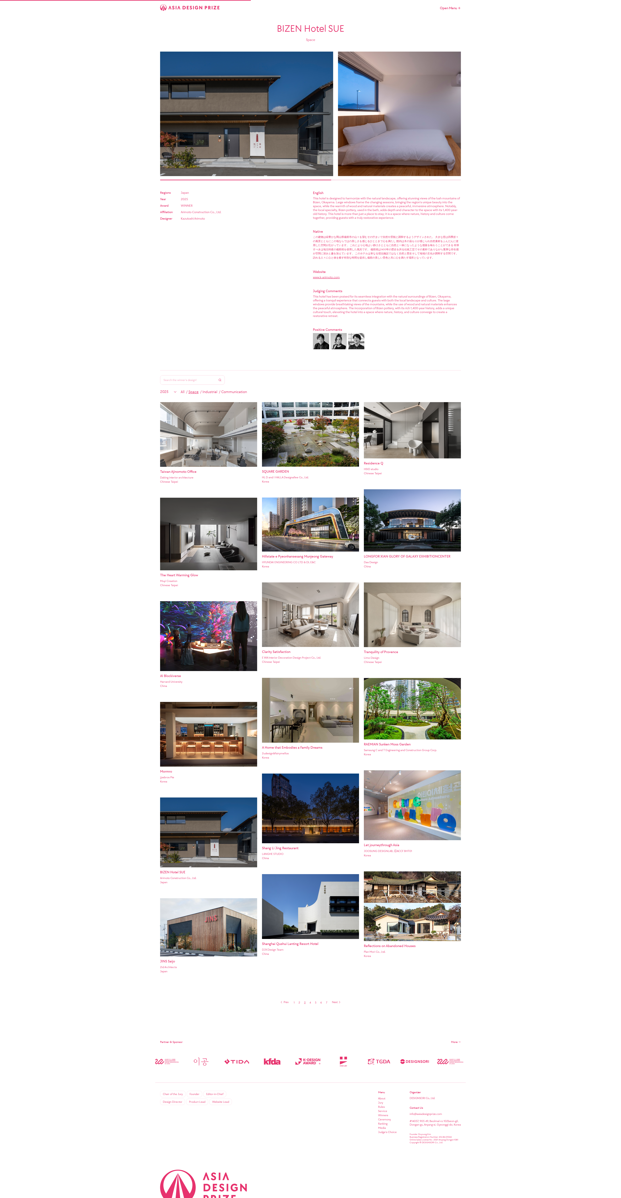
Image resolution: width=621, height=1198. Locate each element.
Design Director (172, 1102)
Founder (194, 1094)
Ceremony (384, 1119)
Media (382, 1128)
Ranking (382, 1123)
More (454, 1042)
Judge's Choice (387, 1132)
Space (193, 392)
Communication (234, 392)
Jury (380, 1102)
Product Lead (197, 1102)
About (381, 1098)
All (183, 392)
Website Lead (220, 1102)
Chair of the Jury (173, 1094)
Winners (383, 1115)
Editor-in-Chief (214, 1094)
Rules (381, 1107)
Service (382, 1111)
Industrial (209, 392)
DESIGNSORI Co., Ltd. (422, 1098)
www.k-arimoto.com (326, 277)
